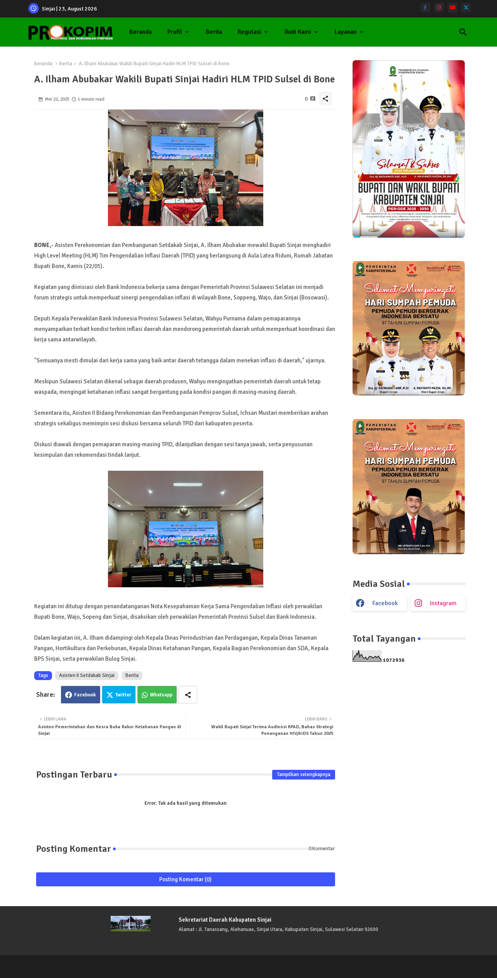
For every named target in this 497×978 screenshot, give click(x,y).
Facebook (85, 695)
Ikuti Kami (298, 32)
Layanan (345, 32)
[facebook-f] (425, 7)
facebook (385, 603)
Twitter (123, 695)
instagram (443, 603)
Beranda (140, 32)
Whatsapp (161, 695)
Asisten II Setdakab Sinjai (87, 675)
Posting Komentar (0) (185, 879)
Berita (214, 32)
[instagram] (439, 7)
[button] (463, 32)
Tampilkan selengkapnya (303, 774)
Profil (174, 32)
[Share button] (188, 694)
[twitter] (466, 7)
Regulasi (249, 32)
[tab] (141, 32)
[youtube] (452, 7)
